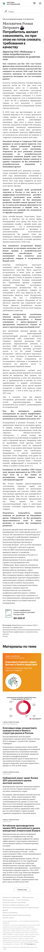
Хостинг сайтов (8, 918)
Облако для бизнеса (10, 912)
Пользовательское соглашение (14, 902)
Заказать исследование (11, 897)
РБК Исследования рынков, (12, 19)
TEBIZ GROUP (7, 774)
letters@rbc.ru (31, 944)
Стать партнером (22, 900)
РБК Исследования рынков (14, 658)
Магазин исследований (13, 3)
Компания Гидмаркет (10, 724)
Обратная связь (28, 897)
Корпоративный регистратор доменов (17, 915)
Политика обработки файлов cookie (16, 905)
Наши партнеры (8, 900)
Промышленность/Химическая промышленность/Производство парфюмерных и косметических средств (22, 632)
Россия (5, 636)
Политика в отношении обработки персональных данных (21, 909)
